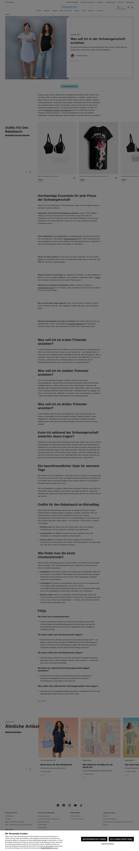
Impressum (55, 848)
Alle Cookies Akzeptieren (121, 839)
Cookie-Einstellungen (107, 843)
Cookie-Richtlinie (46, 848)
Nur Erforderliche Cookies (94, 839)
